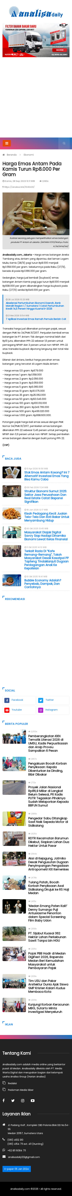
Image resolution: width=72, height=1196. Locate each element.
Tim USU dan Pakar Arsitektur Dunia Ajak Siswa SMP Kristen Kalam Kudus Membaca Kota (48, 986)
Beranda (12, 154)
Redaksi (12, 1083)
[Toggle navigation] (7, 143)
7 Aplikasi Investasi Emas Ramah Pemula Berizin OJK (36, 319)
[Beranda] (36, 12)
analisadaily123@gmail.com (24, 1157)
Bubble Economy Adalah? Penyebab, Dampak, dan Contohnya (42, 583)
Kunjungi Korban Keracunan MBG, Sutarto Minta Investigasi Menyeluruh (48, 1008)
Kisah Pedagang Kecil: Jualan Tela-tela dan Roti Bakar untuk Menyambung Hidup (46, 516)
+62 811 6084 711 (17, 1150)
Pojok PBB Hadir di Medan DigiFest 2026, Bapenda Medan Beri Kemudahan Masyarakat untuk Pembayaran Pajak (47, 960)
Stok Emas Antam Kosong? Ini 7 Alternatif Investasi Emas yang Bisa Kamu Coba (46, 475)
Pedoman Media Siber (20, 1090)
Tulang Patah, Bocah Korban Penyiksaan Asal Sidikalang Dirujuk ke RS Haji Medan (48, 887)
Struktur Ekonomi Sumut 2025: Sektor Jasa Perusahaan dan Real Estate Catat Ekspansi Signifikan (45, 496)
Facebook (17, 700)
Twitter (50, 700)
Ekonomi (29, 154)
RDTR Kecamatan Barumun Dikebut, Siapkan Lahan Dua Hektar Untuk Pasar (48, 842)
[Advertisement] (36, 99)
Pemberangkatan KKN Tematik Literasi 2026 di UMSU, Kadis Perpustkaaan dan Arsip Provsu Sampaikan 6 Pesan (48, 743)
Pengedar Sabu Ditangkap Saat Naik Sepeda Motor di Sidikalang (48, 822)
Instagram (52, 709)
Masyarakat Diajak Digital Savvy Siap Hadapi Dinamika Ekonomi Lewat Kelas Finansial (46, 535)
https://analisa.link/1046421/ (19, 187)
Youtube (17, 709)
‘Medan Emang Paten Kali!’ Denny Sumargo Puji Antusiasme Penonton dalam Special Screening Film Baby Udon (47, 913)
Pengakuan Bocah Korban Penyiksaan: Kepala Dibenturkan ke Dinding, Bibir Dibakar (47, 769)
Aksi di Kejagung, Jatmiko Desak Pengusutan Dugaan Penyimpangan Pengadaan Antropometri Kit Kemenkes (48, 863)
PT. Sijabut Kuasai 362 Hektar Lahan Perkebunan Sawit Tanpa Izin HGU (47, 937)
